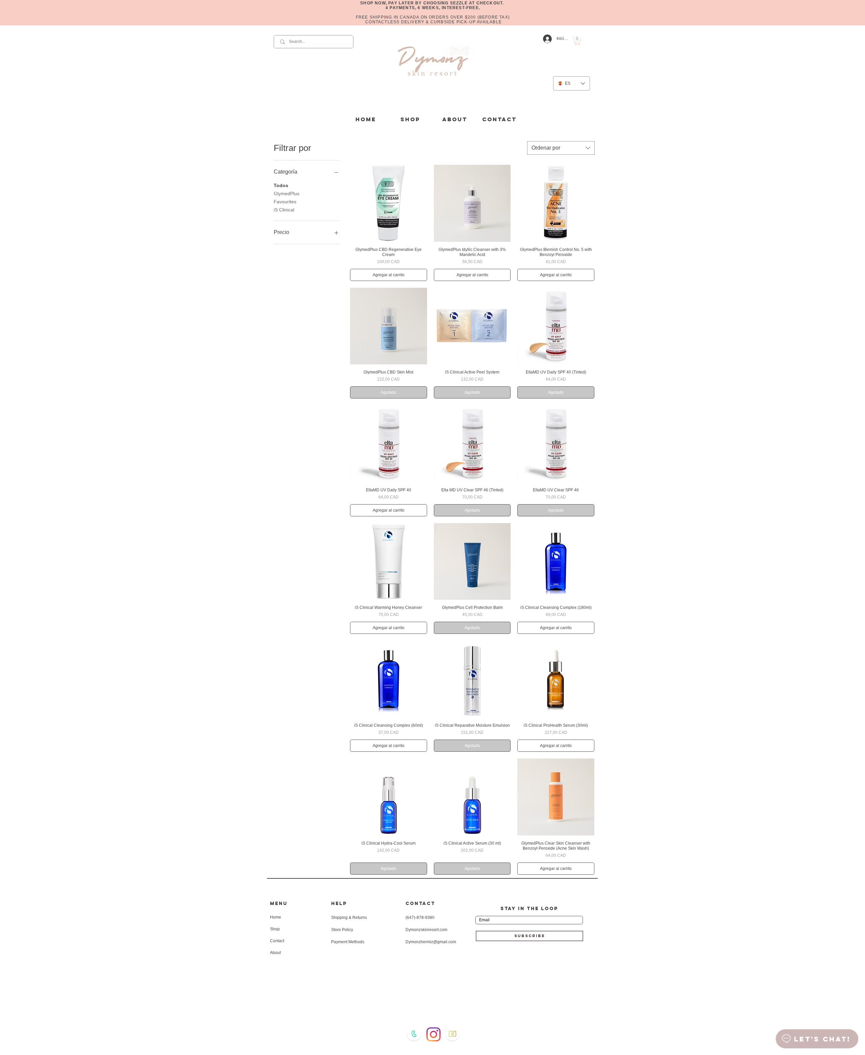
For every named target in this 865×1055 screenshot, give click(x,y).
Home (275, 917)
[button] (577, 40)
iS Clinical (284, 209)
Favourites (285, 201)
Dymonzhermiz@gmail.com (430, 942)
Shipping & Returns (349, 917)
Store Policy (342, 929)
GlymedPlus (286, 193)
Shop (275, 929)
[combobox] (561, 148)
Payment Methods (347, 942)
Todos (281, 185)
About (275, 952)
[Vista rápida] (388, 203)
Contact (277, 940)
